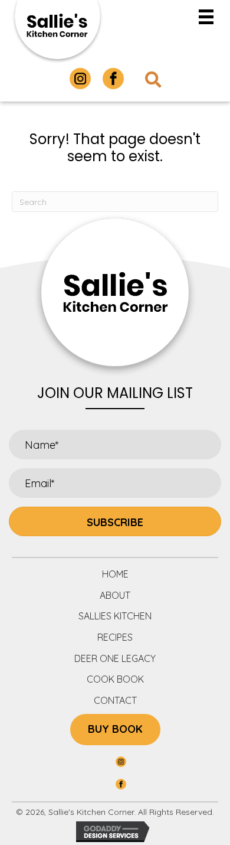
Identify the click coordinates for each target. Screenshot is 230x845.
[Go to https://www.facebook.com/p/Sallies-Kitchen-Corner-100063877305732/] (113, 78)
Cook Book (115, 679)
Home (115, 574)
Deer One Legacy (115, 658)
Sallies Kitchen (115, 616)
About (115, 595)
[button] (115, 521)
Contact (115, 700)
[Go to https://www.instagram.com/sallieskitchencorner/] (80, 78)
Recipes (115, 637)
